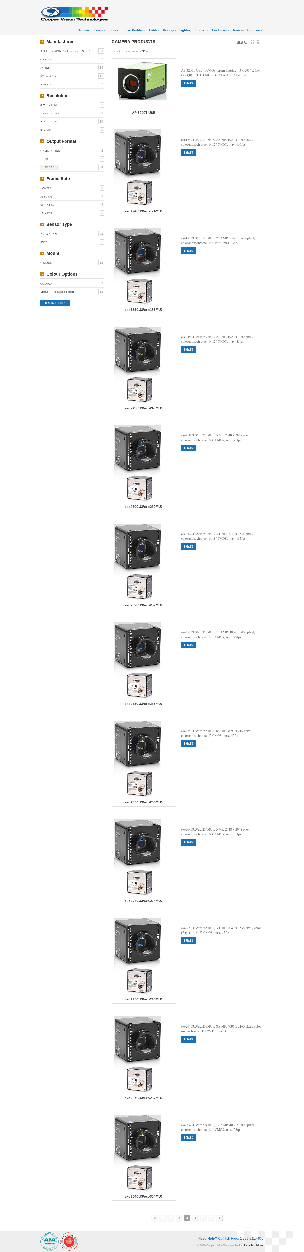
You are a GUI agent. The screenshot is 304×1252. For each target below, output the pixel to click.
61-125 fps (47, 205)
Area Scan (48, 234)
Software (201, 30)
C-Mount (47, 263)
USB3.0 (49, 167)
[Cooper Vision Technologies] (74, 13)
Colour (46, 283)
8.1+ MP (45, 130)
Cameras (84, 30)
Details (188, 83)
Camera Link (50, 151)
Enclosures (220, 30)
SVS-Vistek (48, 76)
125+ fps (46, 213)
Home (115, 51)
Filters (113, 30)
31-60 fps (46, 196)
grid (252, 42)
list (260, 42)
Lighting (185, 30)
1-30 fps (45, 188)
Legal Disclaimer (253, 1245)
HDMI (44, 159)
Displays (169, 30)
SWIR (44, 242)
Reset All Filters (55, 303)
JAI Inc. (45, 67)
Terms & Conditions (247, 30)
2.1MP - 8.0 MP (49, 122)
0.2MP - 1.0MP (49, 105)
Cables (154, 30)
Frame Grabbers (133, 30)
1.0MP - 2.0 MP (49, 113)
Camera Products (131, 51)
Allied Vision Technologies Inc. (65, 51)
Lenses (99, 30)
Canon (45, 59)
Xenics (45, 84)
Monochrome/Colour (57, 292)
